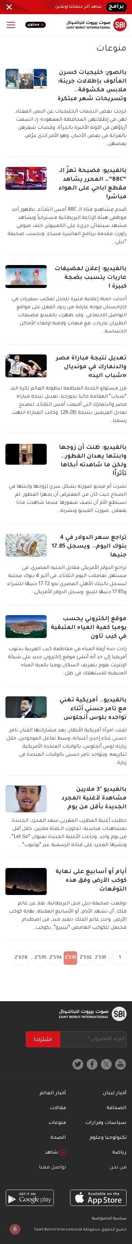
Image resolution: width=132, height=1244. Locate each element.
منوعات (57, 1123)
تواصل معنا (52, 1167)
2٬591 (100, 957)
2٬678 (21, 957)
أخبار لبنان (115, 1093)
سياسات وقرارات (106, 1123)
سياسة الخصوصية (109, 1219)
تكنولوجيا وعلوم (108, 1138)
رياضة (119, 1153)
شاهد (52, 1153)
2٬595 (41, 957)
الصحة (58, 1138)
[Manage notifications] (14, 1229)
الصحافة (117, 1108)
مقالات (58, 1108)
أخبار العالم (53, 1093)
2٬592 (85, 957)
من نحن (118, 1167)
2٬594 (55, 957)
